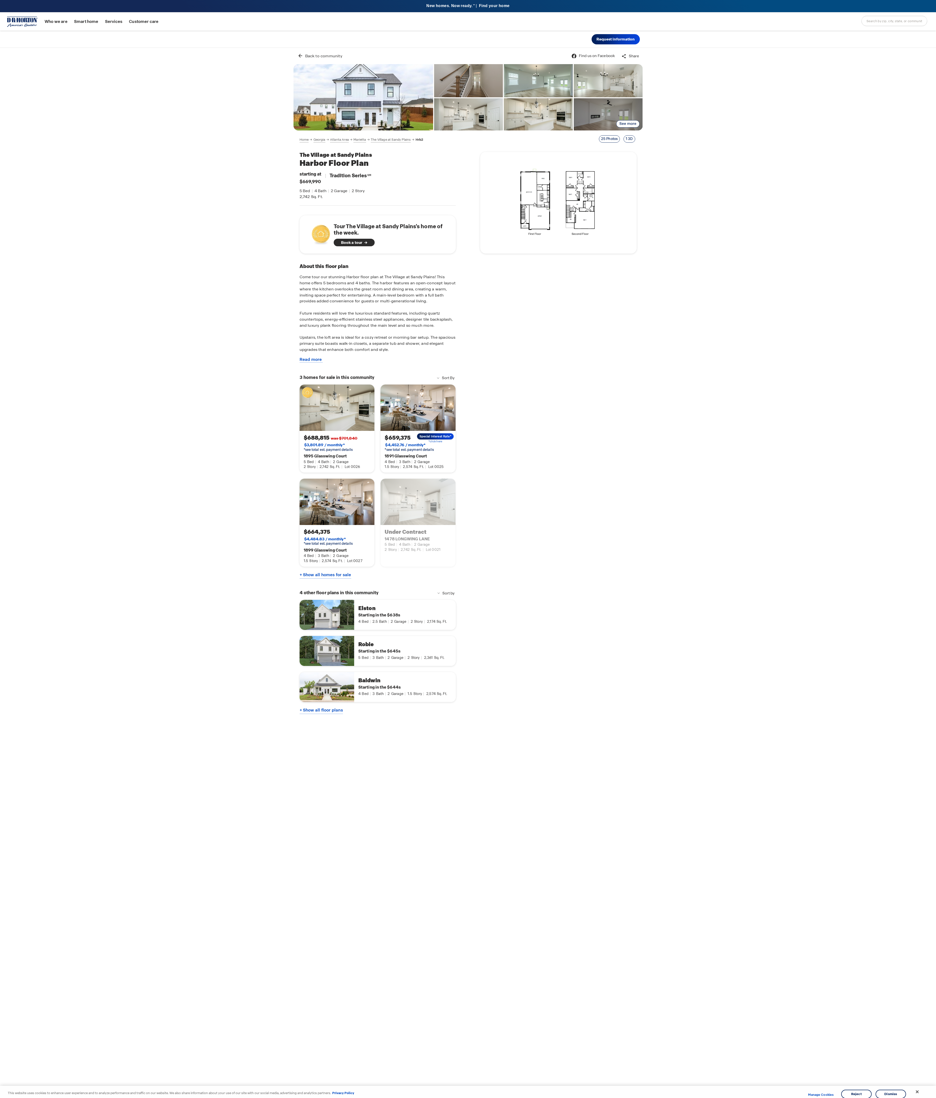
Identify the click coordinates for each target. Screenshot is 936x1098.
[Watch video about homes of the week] (318, 233)
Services (113, 21)
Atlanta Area (339, 140)
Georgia (319, 140)
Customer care (143, 21)
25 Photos (609, 139)
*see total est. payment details (328, 447)
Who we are (56, 21)
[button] (616, 39)
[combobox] (894, 21)
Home (304, 140)
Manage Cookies (821, 1095)
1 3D (629, 139)
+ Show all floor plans (321, 710)
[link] (363, 97)
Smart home (86, 21)
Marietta (359, 140)
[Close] (917, 1091)
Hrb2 (419, 140)
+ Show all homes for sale (325, 574)
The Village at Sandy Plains (391, 140)
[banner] (468, 6)
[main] (468, 573)
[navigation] (361, 139)
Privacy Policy (343, 1093)
